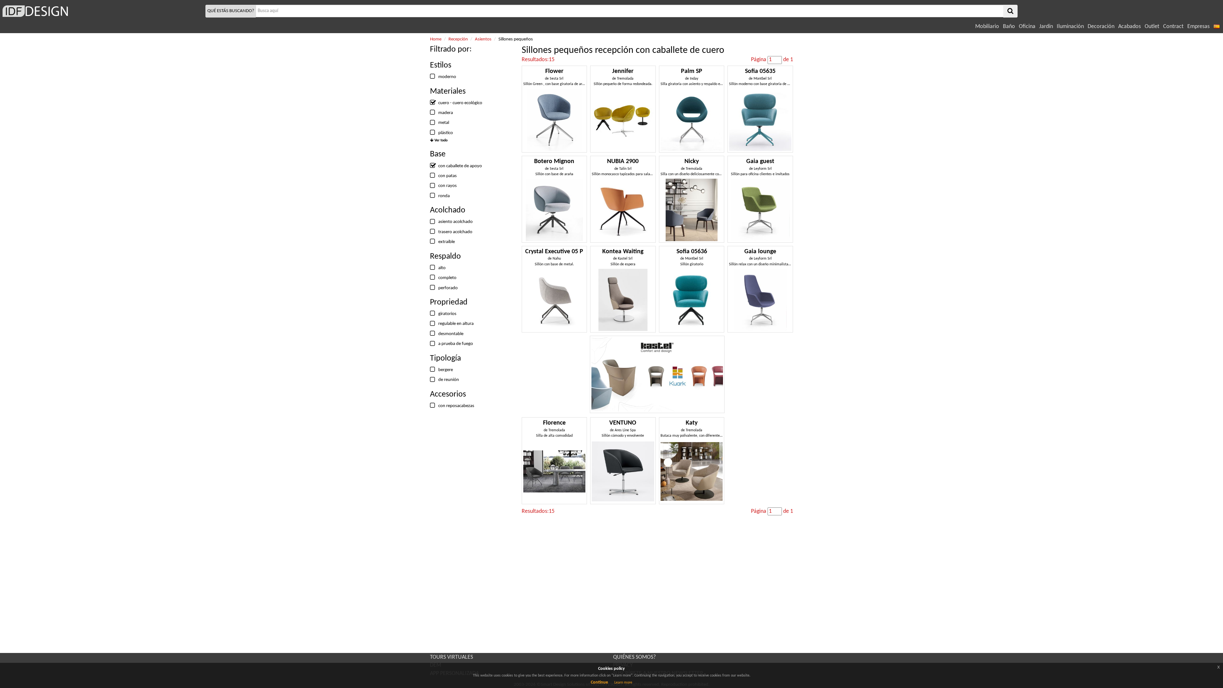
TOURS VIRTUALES (451, 657)
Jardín (1046, 27)
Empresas (1198, 27)
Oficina (1027, 27)
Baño (1009, 27)
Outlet (1152, 27)
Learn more (623, 682)
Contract (1173, 27)
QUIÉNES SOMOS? (634, 657)
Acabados (1129, 27)
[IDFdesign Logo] (102, 11)
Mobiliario (987, 27)
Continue (599, 682)
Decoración (1101, 27)
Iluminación (1070, 27)
